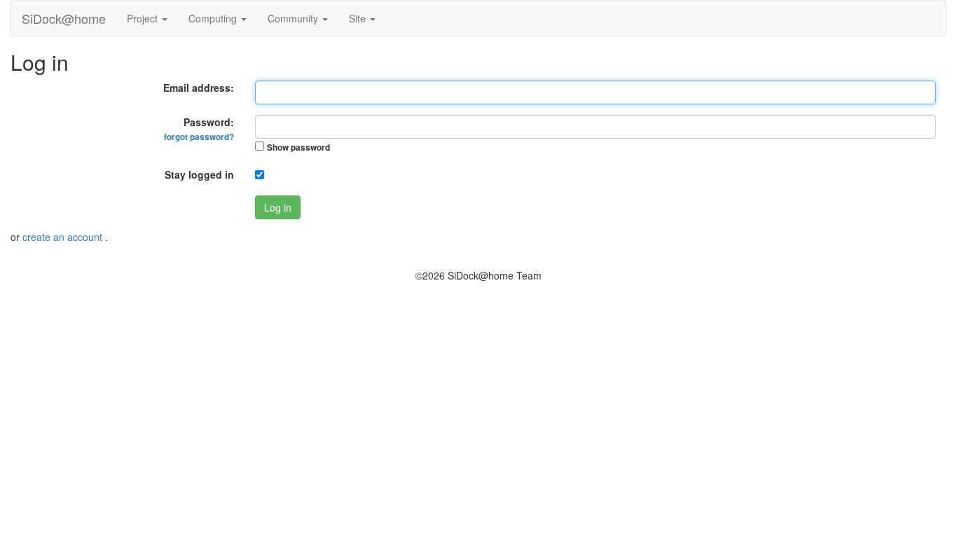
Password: (199, 129)
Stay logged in (199, 174)
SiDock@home (64, 18)
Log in (277, 207)
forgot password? (199, 137)
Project (143, 18)
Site (359, 18)
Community (294, 18)
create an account (63, 237)
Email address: (198, 88)
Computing (214, 18)
